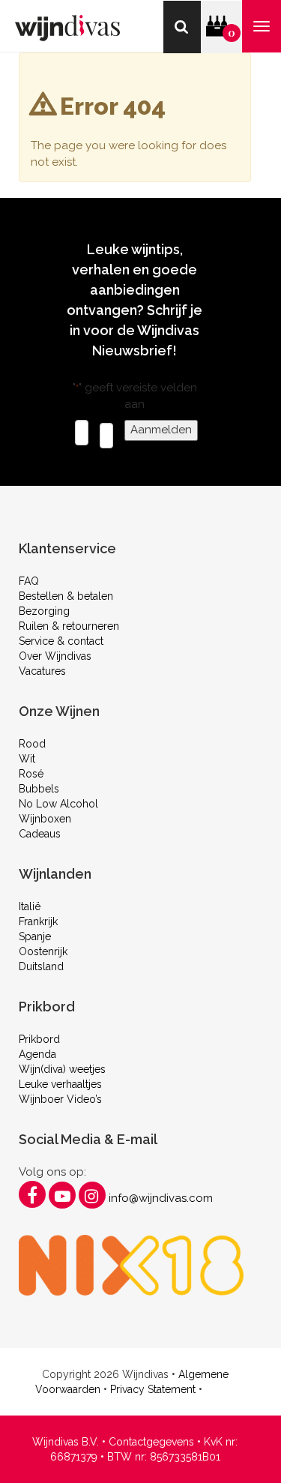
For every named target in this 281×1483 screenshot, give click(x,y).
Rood (32, 744)
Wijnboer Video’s (60, 1099)
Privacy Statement (153, 1389)
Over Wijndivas (55, 656)
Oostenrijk (43, 951)
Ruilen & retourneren (69, 626)
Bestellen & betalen (66, 596)
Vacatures (42, 671)
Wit (27, 759)
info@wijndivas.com (161, 1198)
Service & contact (61, 641)
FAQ (29, 581)
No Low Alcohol (58, 804)
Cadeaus (40, 834)
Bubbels (39, 789)
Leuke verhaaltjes (60, 1084)
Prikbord (39, 1039)
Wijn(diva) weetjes (62, 1069)
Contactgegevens (151, 1442)
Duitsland (41, 966)
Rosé (31, 774)
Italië (29, 906)
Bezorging (44, 611)
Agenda (37, 1054)
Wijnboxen (45, 819)
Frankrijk (38, 921)
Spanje (35, 936)
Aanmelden (161, 429)
